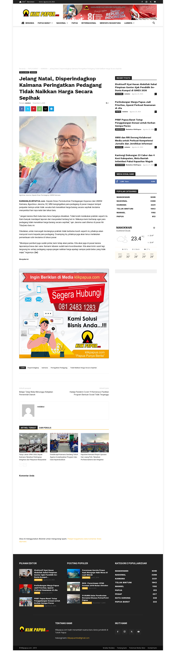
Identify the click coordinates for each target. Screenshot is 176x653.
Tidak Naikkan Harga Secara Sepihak (83, 368)
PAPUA (118, 112)
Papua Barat (44, 23)
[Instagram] (146, 2)
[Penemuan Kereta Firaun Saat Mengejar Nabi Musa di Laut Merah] (73, 573)
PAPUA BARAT (33, 69)
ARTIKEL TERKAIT (28, 428)
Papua (75, 23)
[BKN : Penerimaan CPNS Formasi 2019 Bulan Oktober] (73, 586)
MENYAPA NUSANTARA (110, 23)
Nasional (61, 23)
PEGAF (85, 588)
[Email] (45, 108)
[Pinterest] (33, 108)
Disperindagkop (33, 368)
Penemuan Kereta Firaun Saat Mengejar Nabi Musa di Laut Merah (95, 572)
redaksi (28, 103)
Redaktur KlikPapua (133, 129)
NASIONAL (119, 94)
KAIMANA (44, 69)
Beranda (30, 23)
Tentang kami (122, 648)
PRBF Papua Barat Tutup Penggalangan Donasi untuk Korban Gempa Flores (135, 122)
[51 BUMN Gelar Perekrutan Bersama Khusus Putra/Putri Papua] (73, 598)
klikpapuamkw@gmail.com (78, 638)
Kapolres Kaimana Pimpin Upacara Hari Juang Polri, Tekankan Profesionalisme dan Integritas (93, 457)
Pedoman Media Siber (137, 648)
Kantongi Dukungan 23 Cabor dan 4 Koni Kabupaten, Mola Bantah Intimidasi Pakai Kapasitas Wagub (135, 158)
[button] (154, 23)
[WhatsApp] (39, 108)
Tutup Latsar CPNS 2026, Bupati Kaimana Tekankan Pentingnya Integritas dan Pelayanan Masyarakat (32, 457)
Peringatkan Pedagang (59, 368)
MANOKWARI (120, 129)
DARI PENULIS (45, 428)
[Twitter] (151, 2)
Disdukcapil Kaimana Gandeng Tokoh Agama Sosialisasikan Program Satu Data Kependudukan (64, 457)
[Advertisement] (88, 48)
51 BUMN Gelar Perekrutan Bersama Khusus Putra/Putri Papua (95, 597)
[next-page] (25, 464)
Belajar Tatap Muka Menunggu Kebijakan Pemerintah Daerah (36, 393)
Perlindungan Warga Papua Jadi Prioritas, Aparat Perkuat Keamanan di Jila (135, 105)
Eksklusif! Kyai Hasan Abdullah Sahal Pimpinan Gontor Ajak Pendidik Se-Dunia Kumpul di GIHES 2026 (136, 87)
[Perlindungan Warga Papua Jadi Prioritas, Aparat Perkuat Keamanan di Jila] (25, 588)
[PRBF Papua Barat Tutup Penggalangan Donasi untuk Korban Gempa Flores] (25, 601)
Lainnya (128, 23)
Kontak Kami (152, 648)
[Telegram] (51, 108)
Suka (153, 181)
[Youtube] (155, 2)
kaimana (45, 368)
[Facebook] (142, 2)
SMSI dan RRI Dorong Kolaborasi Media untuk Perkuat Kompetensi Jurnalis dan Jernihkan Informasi (134, 140)
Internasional (88, 23)
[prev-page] (20, 464)
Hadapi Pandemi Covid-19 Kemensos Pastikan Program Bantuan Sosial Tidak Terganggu (89, 393)
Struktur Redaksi (109, 648)
